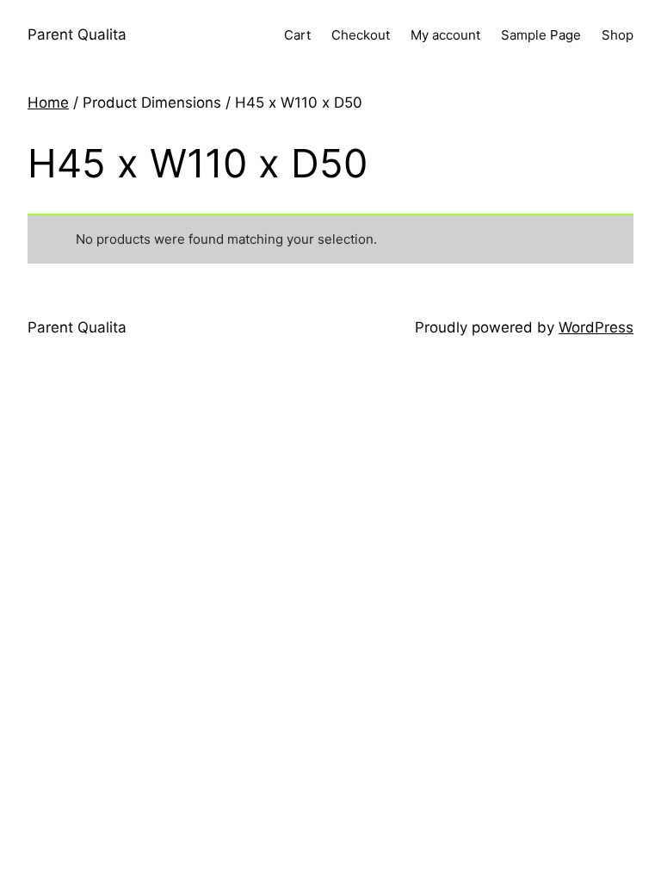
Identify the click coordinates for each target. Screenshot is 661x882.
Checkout (360, 35)
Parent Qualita (77, 34)
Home (48, 102)
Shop (617, 35)
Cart (297, 35)
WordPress (596, 327)
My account (445, 35)
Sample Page (541, 35)
